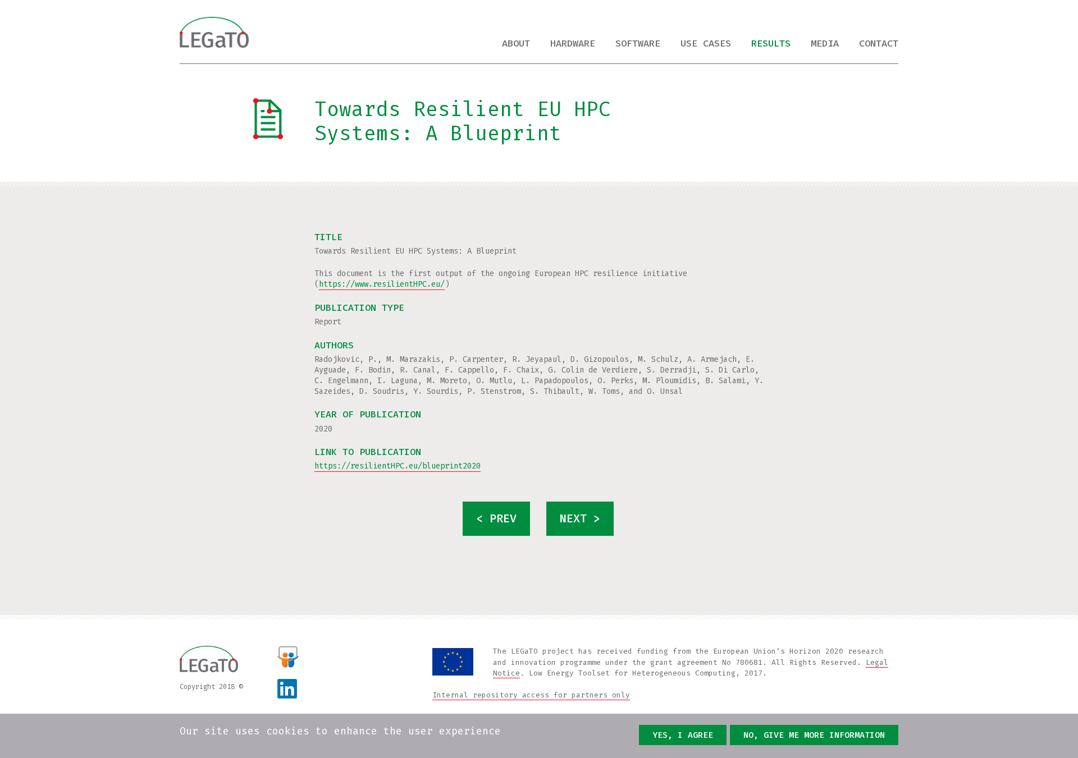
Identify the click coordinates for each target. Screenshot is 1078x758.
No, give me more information (814, 735)
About (516, 43)
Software (637, 43)
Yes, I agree (682, 735)
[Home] (214, 32)
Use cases (705, 43)
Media (825, 43)
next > (580, 518)
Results (771, 43)
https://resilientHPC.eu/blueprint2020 (397, 466)
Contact (878, 43)
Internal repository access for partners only (531, 695)
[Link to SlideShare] (288, 656)
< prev (496, 518)
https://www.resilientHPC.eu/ (382, 284)
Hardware (572, 43)
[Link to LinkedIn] (297, 689)
